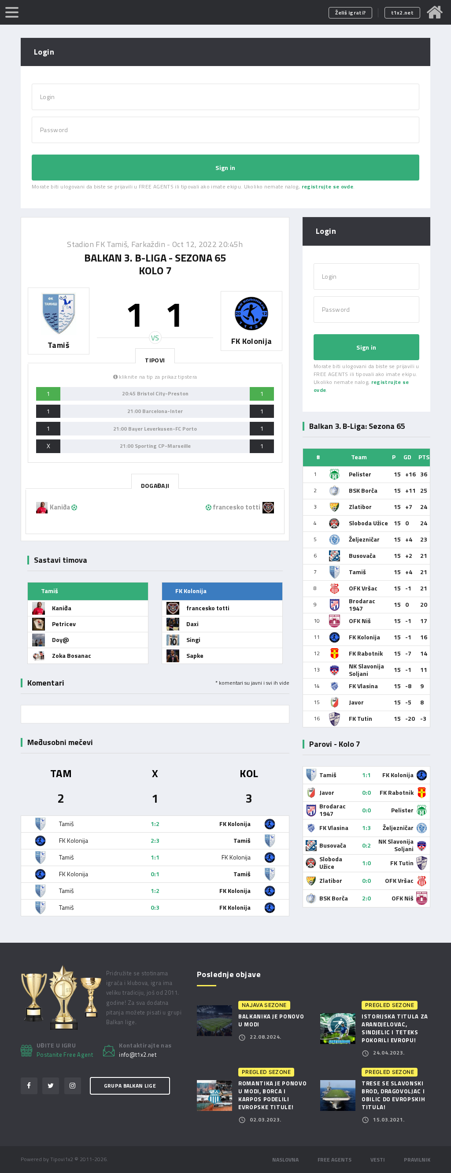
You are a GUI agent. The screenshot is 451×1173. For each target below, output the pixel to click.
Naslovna (285, 1159)
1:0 (366, 862)
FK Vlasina (363, 685)
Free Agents (334, 1159)
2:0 (366, 898)
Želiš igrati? (350, 12)
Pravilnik (417, 1159)
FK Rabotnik (366, 653)
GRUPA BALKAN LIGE (130, 1085)
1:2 (155, 823)
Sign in (225, 167)
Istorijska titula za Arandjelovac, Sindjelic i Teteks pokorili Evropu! (395, 1028)
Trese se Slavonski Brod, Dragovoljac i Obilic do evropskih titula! (393, 1095)
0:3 (155, 907)
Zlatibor (360, 506)
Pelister (360, 474)
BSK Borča (363, 490)
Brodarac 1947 (362, 604)
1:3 (366, 827)
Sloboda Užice (368, 522)
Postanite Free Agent (65, 1054)
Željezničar (364, 539)
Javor (356, 702)
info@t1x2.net (137, 1055)
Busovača (362, 555)
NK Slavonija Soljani (366, 669)
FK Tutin (360, 718)
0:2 (366, 845)
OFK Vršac (363, 588)
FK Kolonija (364, 637)
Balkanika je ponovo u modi (271, 1020)
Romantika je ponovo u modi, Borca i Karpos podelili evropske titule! (272, 1095)
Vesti (377, 1159)
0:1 (155, 873)
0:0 (366, 792)
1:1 (155, 857)
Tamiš (357, 571)
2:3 (155, 840)
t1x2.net (402, 12)
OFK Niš (360, 620)
